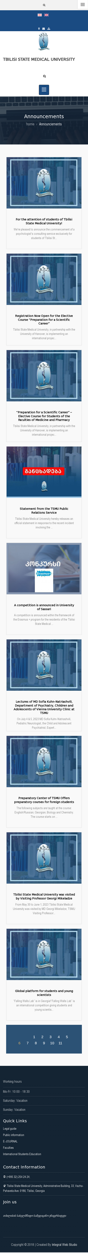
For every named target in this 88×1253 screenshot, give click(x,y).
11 (60, 1043)
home (30, 124)
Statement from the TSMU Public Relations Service (44, 510)
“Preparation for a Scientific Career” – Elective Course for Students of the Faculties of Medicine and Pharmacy (44, 416)
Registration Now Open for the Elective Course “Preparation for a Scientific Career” (44, 319)
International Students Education (22, 1154)
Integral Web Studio (64, 1245)
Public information (13, 1135)
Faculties (8, 1147)
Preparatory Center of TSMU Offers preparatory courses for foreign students (44, 800)
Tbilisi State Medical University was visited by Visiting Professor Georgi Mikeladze (44, 896)
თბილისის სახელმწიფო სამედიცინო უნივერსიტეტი (34, 1215)
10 (52, 1043)
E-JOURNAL (10, 1141)
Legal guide (9, 1128)
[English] (47, 14)
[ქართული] (41, 14)
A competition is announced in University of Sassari (44, 607)
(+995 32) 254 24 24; (18, 1177)
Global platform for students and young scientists (44, 992)
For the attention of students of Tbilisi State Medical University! (44, 221)
